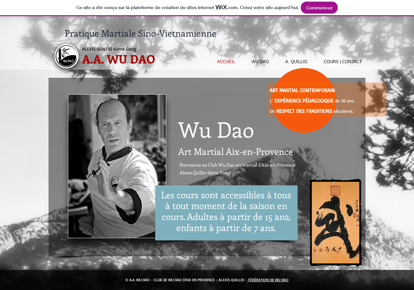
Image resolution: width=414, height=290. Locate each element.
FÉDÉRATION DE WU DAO (268, 279)
